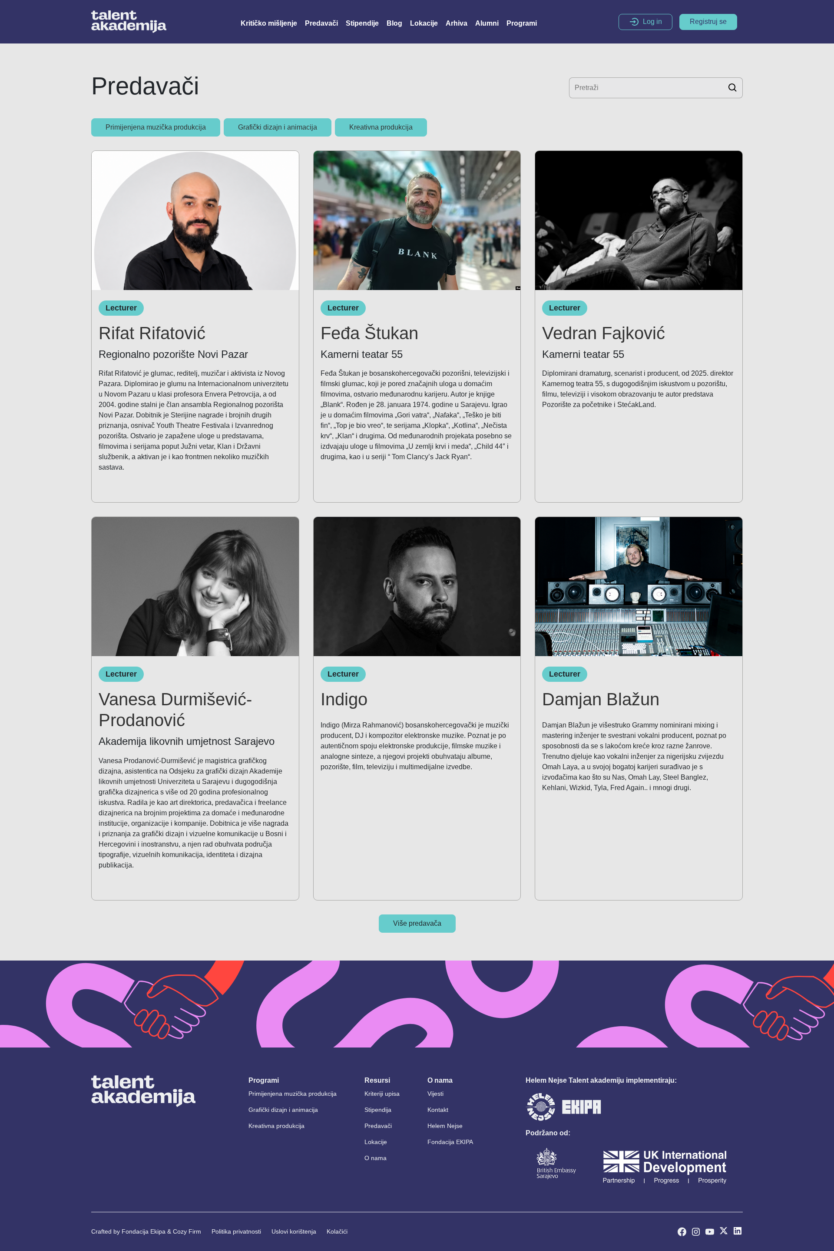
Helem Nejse (445, 1125)
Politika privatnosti (236, 1231)
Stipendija (377, 1109)
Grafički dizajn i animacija (283, 1109)
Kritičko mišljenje (269, 23)
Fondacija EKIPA (450, 1141)
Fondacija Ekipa (143, 1231)
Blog (394, 23)
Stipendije (362, 23)
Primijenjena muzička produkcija (292, 1093)
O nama (375, 1157)
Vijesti (435, 1093)
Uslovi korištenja (293, 1231)
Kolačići (337, 1231)
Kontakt (437, 1109)
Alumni (487, 23)
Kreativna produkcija (276, 1125)
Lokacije (424, 23)
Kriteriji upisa (382, 1093)
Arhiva (456, 23)
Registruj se (708, 21)
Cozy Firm (187, 1231)
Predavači (321, 23)
